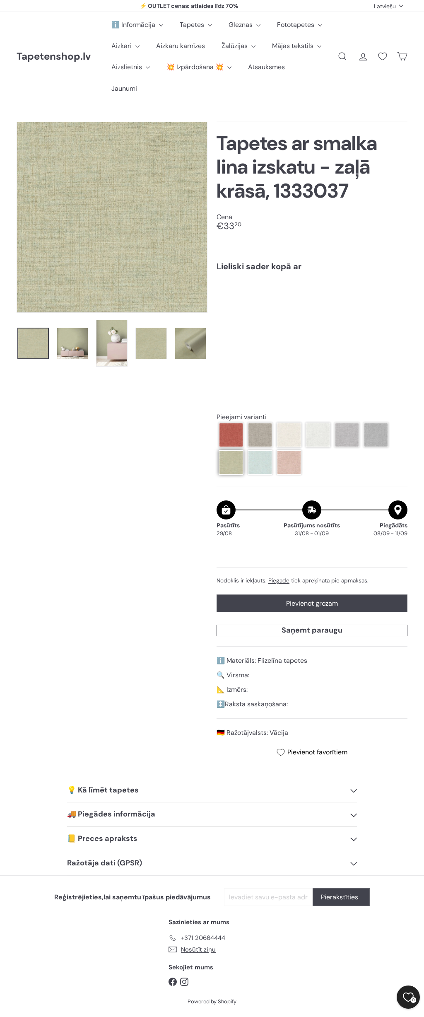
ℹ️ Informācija (134, 24)
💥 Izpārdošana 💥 (195, 67)
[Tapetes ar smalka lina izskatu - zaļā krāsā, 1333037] (312, 307)
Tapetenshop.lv (54, 57)
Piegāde (278, 580)
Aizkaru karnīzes (180, 45)
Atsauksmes (266, 67)
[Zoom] (112, 217)
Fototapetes (296, 24)
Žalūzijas (235, 45)
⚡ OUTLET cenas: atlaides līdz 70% (189, 6)
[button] (231, 435)
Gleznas (241, 24)
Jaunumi (124, 88)
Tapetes (193, 24)
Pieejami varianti (242, 417)
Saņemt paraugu (312, 630)
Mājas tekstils (293, 45)
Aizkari (122, 45)
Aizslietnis (127, 67)
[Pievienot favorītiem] (396, 294)
